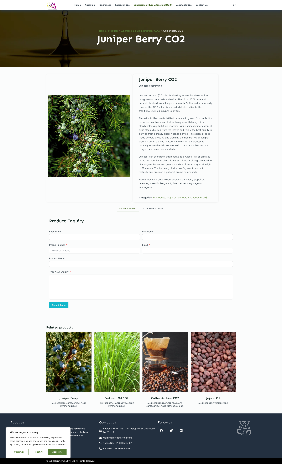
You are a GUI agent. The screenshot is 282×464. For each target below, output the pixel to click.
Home (77, 5)
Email (145, 245)
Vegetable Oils (184, 5)
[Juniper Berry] (69, 362)
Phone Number (57, 245)
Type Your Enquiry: (59, 271)
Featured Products (172, 403)
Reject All (38, 452)
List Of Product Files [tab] (152, 208)
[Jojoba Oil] (213, 362)
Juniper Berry (69, 398)
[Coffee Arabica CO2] (165, 362)
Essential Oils (122, 5)
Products (113, 30)
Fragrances (105, 5)
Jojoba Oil (213, 398)
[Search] (234, 5)
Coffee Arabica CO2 (165, 398)
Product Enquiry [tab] (127, 208)
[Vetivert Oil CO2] (117, 362)
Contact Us (202, 5)
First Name (55, 231)
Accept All (57, 452)
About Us (90, 5)
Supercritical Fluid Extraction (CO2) (153, 5)
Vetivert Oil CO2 (117, 398)
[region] (38, 442)
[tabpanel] (89, 136)
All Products (159, 197)
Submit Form (59, 305)
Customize (19, 452)
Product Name (56, 258)
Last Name (147, 231)
